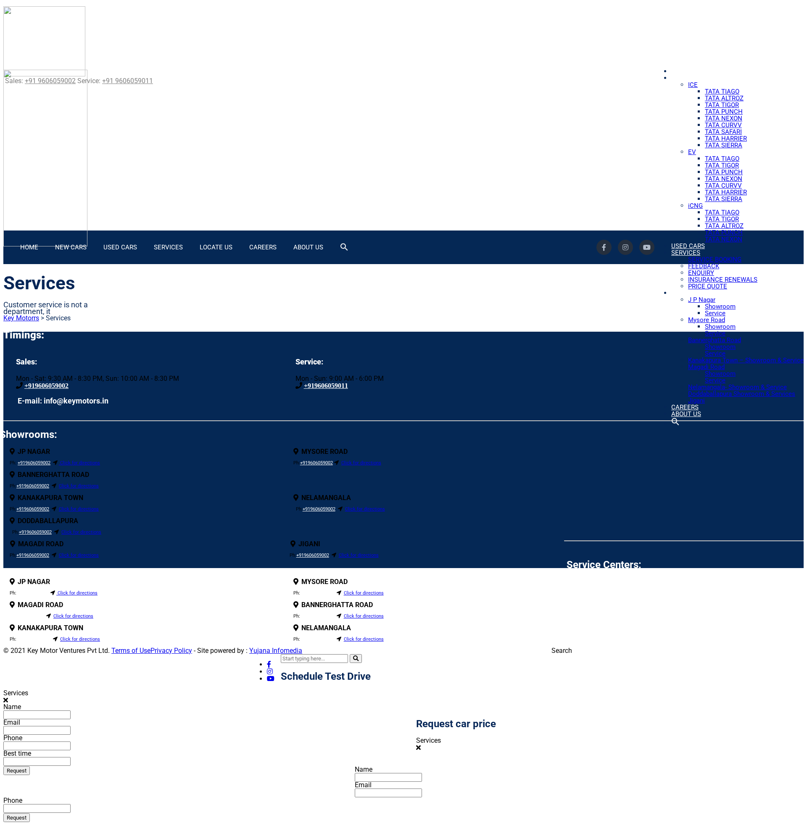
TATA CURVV (723, 125)
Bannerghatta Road (714, 340)
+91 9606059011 (127, 81)
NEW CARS (687, 78)
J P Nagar (701, 300)
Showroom (720, 306)
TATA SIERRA (723, 145)
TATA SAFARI (723, 132)
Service (715, 313)
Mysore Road (706, 320)
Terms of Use (130, 651)
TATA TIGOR (722, 105)
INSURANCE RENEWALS (722, 279)
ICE (693, 85)
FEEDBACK (703, 266)
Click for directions (79, 463)
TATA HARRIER (726, 138)
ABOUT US (686, 414)
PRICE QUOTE (707, 286)
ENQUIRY (701, 273)
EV (692, 152)
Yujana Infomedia (275, 651)
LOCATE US (687, 293)
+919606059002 (46, 385)
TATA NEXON (723, 118)
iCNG (695, 206)
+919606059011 (326, 385)
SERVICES (685, 253)
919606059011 (33, 593)
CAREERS (263, 247)
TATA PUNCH (724, 111)
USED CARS (688, 246)
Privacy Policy (171, 651)
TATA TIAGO (722, 91)
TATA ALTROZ (724, 98)
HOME (680, 71)
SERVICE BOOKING (714, 259)
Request (16, 771)
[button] (675, 423)
